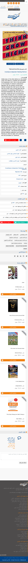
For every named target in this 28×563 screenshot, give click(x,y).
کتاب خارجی (16, 24)
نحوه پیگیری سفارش (23, 504)
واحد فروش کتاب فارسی (22, 541)
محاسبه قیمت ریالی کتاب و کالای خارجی (19, 501)
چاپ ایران (9, 24)
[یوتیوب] (11, 3)
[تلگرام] (19, 3)
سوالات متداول (12, 557)
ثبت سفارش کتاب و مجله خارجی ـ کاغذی (19, 498)
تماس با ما (6, 557)
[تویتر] (8, 3)
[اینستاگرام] (16, 3)
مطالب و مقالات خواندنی (22, 536)
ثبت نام (16, 6)
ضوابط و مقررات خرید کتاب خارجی (20, 507)
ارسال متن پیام (23, 462)
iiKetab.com (23, 560)
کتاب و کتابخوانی (23, 538)
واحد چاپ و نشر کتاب (23, 513)
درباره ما (17, 557)
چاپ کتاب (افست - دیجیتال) (21, 524)
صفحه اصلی (24, 24)
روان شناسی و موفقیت (10, 25)
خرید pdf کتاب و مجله (22, 509)
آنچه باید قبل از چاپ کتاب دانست (20, 521)
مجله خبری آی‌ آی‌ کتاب (22, 529)
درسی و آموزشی (24, 548)
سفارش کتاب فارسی (23, 543)
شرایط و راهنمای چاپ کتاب (22, 526)
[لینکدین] (14, 3)
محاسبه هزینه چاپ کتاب (22, 516)
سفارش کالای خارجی (23, 506)
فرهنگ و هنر (24, 533)
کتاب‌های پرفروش (23, 546)
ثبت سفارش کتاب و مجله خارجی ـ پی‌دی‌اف (19, 500)
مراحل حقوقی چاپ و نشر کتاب (21, 519)
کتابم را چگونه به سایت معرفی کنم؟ (20, 551)
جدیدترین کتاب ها (23, 550)
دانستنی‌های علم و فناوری (22, 534)
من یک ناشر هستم (23, 522)
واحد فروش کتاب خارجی (22, 496)
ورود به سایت (9, 6)
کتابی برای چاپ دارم (23, 515)
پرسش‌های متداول (23, 503)
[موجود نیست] (15, 45)
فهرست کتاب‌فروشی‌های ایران (21, 545)
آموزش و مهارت (24, 531)
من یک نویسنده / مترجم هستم (21, 518)
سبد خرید (2, 6)
